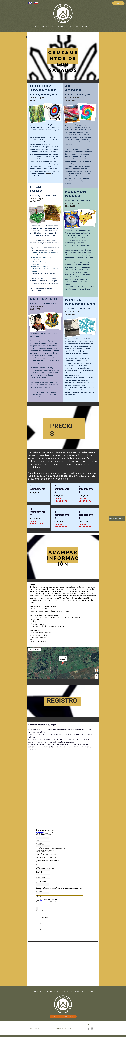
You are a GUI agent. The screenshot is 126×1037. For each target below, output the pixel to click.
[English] (30, 3)
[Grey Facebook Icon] (88, 1028)
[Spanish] (36, 3)
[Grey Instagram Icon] (92, 1028)
